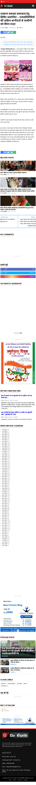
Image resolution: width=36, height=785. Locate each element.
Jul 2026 (4, 432)
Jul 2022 (4, 512)
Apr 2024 (4, 477)
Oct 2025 (4, 447)
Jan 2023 (4, 502)
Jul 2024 (4, 472)
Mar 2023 (4, 499)
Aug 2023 (4, 490)
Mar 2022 (4, 519)
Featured (19, 684)
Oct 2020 (4, 536)
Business (3, 684)
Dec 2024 (4, 464)
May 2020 (4, 544)
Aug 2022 (4, 511)
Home (14, 780)
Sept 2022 (4, 509)
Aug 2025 (4, 450)
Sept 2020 (4, 537)
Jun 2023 (4, 494)
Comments (6, 711)
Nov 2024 (4, 465)
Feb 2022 (4, 521)
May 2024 (4, 475)
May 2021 (4, 534)
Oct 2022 (4, 507)
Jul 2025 (4, 452)
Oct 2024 (4, 467)
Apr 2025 (4, 457)
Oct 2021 (4, 527)
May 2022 (4, 516)
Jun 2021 (4, 532)
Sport (25, 684)
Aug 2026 (4, 430)
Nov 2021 (4, 526)
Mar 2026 (4, 438)
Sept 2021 (4, 529)
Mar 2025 (4, 458)
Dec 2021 (4, 524)
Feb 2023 (4, 500)
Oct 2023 (4, 487)
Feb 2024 (4, 480)
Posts (4, 709)
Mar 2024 (4, 479)
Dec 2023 (4, 484)
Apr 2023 (4, 497)
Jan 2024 (4, 482)
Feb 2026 (4, 440)
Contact (25, 780)
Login (10, 780)
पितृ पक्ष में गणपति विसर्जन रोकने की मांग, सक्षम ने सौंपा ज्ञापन (18, 42)
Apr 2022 (4, 517)
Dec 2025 (4, 443)
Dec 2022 (4, 504)
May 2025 (4, 455)
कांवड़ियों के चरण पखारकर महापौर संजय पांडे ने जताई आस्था (18, 44)
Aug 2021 (4, 531)
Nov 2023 (4, 485)
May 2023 (4, 495)
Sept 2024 (4, 469)
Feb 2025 (4, 460)
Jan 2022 (4, 522)
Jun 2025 (4, 453)
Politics (21, 27)
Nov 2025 (4, 445)
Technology (4, 686)
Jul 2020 (4, 541)
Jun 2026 (4, 433)
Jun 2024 (4, 474)
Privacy (20, 780)
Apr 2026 (4, 437)
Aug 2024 (4, 470)
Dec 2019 (4, 546)
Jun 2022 (4, 514)
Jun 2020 (4, 542)
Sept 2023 (4, 489)
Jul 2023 (4, 492)
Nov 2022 (4, 505)
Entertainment (11, 684)
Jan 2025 (4, 462)
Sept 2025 (4, 448)
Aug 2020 (4, 539)
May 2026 (4, 435)
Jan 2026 (4, 442)
